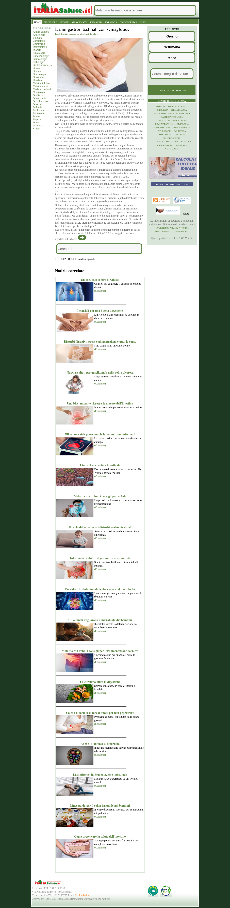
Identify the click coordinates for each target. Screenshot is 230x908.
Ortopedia (38, 104)
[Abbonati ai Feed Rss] (161, 203)
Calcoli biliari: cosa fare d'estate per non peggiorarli (100, 712)
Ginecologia (39, 74)
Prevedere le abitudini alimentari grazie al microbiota (100, 589)
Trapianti (37, 119)
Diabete (37, 49)
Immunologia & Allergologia (172, 124)
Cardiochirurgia (163, 106)
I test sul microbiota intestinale (100, 465)
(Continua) (100, 290)
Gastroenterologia (42, 65)
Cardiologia (39, 40)
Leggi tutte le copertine (172, 90)
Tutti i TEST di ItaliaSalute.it (172, 184)
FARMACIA (111, 22)
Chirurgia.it (39, 43)
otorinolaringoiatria (165, 141)
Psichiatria (38, 110)
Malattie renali (40, 86)
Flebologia (38, 62)
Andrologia (39, 34)
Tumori (36, 122)
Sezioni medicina (42, 27)
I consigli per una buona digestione (100, 310)
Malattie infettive (41, 83)
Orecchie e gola (41, 101)
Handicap (38, 80)
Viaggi (36, 128)
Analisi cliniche (41, 31)
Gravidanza (39, 77)
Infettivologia (161, 127)
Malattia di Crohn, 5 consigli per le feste (100, 496)
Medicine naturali (42, 89)
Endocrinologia (41, 55)
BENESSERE (50, 22)
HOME (37, 22)
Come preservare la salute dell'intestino (100, 836)
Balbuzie (37, 37)
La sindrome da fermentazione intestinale (100, 774)
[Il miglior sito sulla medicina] (168, 213)
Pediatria (37, 107)
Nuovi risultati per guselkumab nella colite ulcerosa (100, 372)
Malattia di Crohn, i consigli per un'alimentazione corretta (100, 651)
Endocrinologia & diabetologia (172, 113)
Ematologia (39, 52)
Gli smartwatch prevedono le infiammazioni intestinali (100, 434)
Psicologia (38, 113)
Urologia (37, 125)
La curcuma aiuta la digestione (100, 682)
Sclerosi (37, 116)
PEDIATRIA (96, 22)
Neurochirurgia (182, 127)
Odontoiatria (39, 98)
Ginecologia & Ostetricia (172, 120)
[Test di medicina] (174, 178)
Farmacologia (40, 59)
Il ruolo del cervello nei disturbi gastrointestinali (100, 527)
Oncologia (165, 134)
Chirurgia (162, 109)
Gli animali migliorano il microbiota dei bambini (100, 620)
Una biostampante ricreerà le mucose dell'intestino (100, 403)
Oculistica (38, 95)
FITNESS (65, 22)
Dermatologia (40, 46)
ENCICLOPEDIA (128, 22)
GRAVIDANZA (79, 22)
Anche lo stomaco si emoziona (100, 743)
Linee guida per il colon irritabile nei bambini (100, 805)
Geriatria (37, 71)
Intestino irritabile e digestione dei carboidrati (100, 558)
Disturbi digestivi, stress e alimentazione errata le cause (100, 341)
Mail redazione (83, 895)
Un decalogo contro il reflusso (100, 279)
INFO (142, 22)
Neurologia (39, 92)
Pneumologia (164, 145)
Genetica (37, 68)
